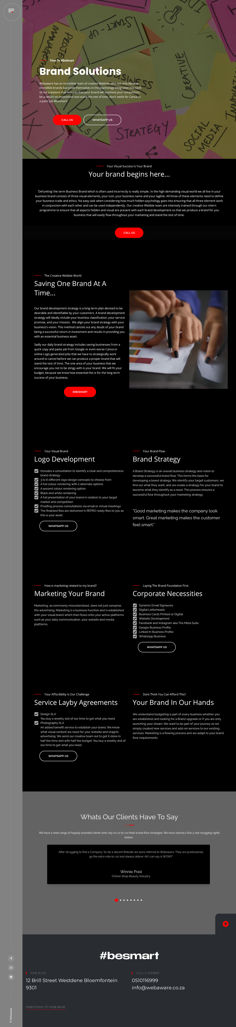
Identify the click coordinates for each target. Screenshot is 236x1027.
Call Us (67, 119)
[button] (116, 900)
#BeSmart (80, 391)
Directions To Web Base (45, 1007)
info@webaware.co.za (158, 988)
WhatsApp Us (102, 119)
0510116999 (145, 980)
